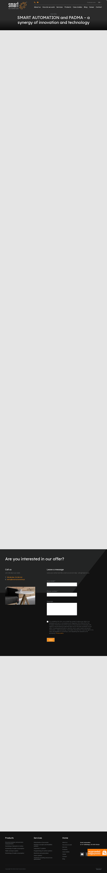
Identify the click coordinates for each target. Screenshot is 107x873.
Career (91, 7)
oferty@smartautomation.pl (15, 579)
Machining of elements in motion (14, 846)
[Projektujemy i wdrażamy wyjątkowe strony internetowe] (99, 869)
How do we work (48, 7)
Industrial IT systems (40, 848)
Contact (99, 7)
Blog (85, 7)
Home (65, 838)
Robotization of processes (41, 842)
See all (97, 666)
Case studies (77, 7)
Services (59, 7)
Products (68, 7)
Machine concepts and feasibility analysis (43, 845)
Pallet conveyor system (11, 851)
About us (37, 7)
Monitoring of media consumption (14, 848)
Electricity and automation (41, 853)
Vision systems (38, 855)
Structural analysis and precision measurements (14, 843)
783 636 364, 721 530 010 (13, 577)
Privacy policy (60, 633)
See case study (12, 537)
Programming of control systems (43, 851)
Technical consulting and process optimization (43, 858)
